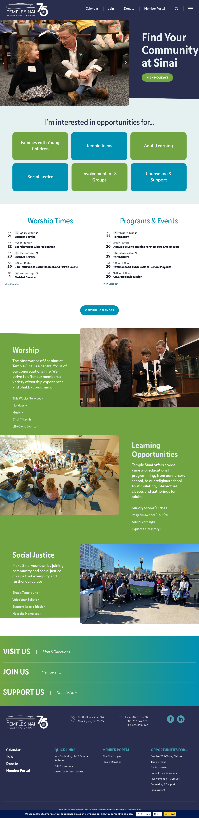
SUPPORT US (23, 693)
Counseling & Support (163, 784)
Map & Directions (56, 652)
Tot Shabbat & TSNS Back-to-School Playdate (142, 267)
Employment (158, 790)
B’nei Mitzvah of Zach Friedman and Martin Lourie (46, 267)
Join (111, 8)
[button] (3, 63)
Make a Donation (112, 762)
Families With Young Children (167, 756)
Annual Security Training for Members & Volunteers (146, 247)
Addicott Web (134, 810)
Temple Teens (99, 146)
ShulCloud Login (112, 756)
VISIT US (16, 652)
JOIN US (16, 672)
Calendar (92, 8)
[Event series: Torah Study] (136, 233)
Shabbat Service (25, 237)
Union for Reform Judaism (68, 772)
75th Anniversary (63, 766)
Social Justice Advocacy (164, 773)
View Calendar (12, 284)
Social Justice (40, 177)
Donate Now (67, 693)
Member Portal (154, 8)
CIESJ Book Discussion (127, 277)
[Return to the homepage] (27, 9)
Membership (52, 672)
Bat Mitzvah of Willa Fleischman (35, 247)
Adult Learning (158, 146)
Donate (129, 8)
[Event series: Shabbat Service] (37, 233)
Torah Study (121, 237)
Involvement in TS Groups (165, 779)
